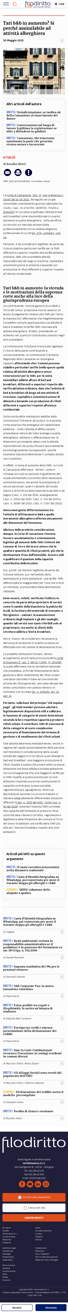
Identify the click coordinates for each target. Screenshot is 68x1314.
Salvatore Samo (14, 1102)
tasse (47, 181)
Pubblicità (6, 1242)
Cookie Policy (7, 1260)
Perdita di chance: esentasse (33, 1111)
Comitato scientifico (43, 1231)
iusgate (10, 931)
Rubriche (6, 1280)
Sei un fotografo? (42, 1254)
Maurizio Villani (14, 1063)
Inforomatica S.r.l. (10, 1234)
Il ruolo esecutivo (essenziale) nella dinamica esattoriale (32, 868)
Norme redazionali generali (46, 1257)
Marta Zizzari (31, 1063)
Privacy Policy (8, 1257)
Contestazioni (8, 1251)
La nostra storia (8, 1236)
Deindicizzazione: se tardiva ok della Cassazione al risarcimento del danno (33, 115)
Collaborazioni (41, 1248)
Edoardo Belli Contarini (18, 1018)
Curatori (38, 1234)
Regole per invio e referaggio (46, 1260)
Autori (37, 1228)
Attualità (9, 157)
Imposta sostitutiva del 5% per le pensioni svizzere (31, 968)
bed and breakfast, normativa (25, 181)
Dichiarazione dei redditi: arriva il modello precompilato (33, 1093)
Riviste (5, 1277)
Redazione (6, 1239)
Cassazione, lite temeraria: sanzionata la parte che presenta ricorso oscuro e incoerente (30, 141)
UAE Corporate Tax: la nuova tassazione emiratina (28, 987)
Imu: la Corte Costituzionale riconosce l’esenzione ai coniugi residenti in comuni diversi (32, 1053)
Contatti (5, 1231)
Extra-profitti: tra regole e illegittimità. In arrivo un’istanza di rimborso (27, 1008)
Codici (4, 1274)
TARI (5, 181)
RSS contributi (8, 1265)
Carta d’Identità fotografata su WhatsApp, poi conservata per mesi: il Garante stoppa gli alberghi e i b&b (32, 880)
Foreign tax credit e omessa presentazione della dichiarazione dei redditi (29, 1030)
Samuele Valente (15, 976)
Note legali (6, 1254)
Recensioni (39, 1251)
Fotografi (39, 1236)
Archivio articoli (9, 1271)
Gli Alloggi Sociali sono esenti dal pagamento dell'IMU (32, 1074)
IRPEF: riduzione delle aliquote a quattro (28, 891)
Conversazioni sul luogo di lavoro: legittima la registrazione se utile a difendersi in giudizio (31, 128)
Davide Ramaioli (15, 957)
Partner (38, 1239)
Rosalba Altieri (16, 164)
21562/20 (8, 212)
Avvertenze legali (9, 1248)
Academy (6, 1268)
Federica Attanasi (34, 1082)
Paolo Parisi (12, 996)
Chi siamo (6, 1228)
